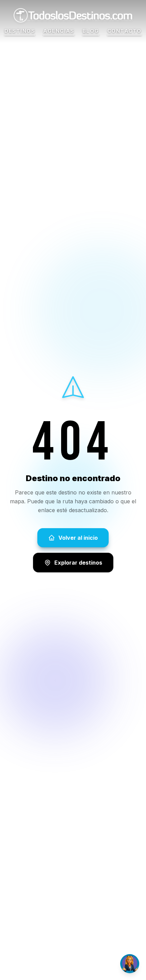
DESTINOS (19, 31)
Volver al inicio (78, 537)
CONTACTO (124, 31)
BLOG (91, 31)
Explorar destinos (78, 562)
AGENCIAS (58, 31)
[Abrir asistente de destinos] (129, 963)
